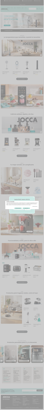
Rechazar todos (18, 208)
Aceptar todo (26, 208)
